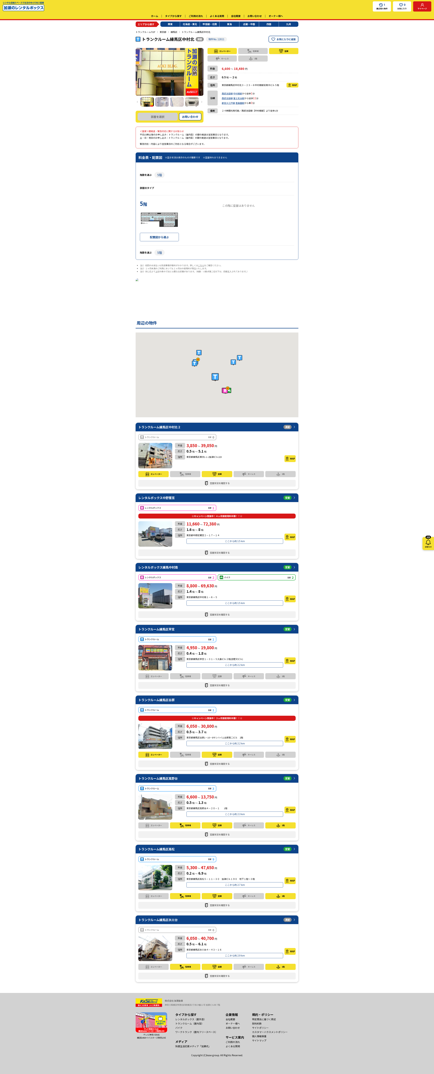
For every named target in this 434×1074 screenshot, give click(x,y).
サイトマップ (259, 1040)
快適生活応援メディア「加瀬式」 (193, 1046)
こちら (201, 265)
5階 (159, 175)
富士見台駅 (238, 98)
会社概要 (236, 16)
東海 (229, 24)
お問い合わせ (255, 16)
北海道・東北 (190, 24)
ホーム (154, 16)
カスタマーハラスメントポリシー (270, 1032)
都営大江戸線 (228, 103)
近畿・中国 (249, 24)
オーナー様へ (276, 16)
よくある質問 (217, 16)
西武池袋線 (227, 93)
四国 (269, 24)
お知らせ (428, 542)
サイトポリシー (260, 1027)
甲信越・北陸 (210, 24)
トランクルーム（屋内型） (189, 1023)
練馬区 (174, 32)
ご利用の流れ (196, 16)
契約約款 (257, 1023)
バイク (178, 1027)
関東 (170, 24)
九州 (288, 24)
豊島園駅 (239, 103)
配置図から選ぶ (159, 237)
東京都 (163, 32)
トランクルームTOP (145, 32)
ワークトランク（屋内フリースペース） (196, 1032)
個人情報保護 (259, 1036)
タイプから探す (173, 16)
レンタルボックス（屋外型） (190, 1019)
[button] (215, 377)
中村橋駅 (237, 93)
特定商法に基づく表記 (264, 1019)
